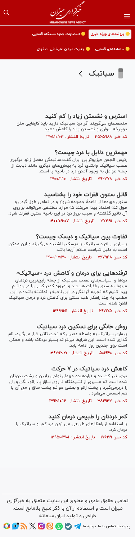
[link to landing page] (67, 12)
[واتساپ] (59, 529)
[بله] (68, 529)
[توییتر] (32, 528)
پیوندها (123, 526)
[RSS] (24, 528)
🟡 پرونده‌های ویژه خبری (110, 34)
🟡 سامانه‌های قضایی (112, 49)
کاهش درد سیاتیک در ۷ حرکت (89, 369)
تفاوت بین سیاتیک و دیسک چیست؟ (81, 237)
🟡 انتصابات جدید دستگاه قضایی (58, 34)
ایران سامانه (52, 516)
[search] (6, 12)
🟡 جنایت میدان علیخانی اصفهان (63, 49)
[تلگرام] (77, 529)
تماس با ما (107, 526)
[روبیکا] (6, 528)
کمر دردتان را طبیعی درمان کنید (88, 417)
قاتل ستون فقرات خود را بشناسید (85, 195)
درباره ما (89, 526)
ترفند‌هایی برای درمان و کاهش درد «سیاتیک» (71, 273)
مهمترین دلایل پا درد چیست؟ (91, 153)
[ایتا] (49, 528)
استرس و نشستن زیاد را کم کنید (86, 116)
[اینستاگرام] (41, 528)
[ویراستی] (15, 528)
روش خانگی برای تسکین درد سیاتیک (82, 327)
